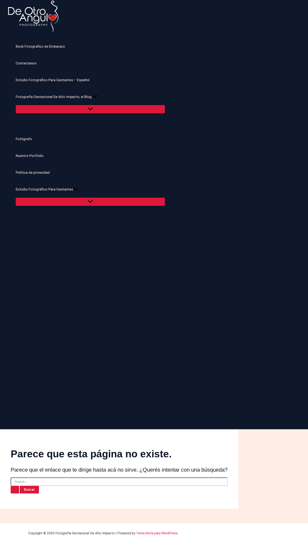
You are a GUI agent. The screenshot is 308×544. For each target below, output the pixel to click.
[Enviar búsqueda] (15, 489)
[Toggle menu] (90, 109)
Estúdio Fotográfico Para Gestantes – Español (52, 80)
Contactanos (26, 63)
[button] (95, 96)
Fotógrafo (24, 139)
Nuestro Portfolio (30, 156)
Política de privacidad (33, 172)
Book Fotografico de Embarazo (40, 46)
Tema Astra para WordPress (157, 533)
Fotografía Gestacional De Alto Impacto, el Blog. (54, 97)
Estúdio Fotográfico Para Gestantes (44, 189)
